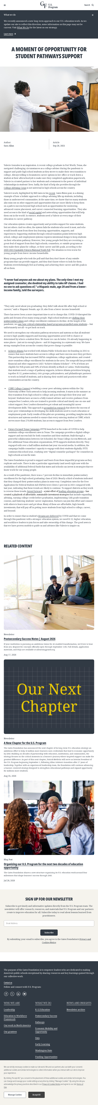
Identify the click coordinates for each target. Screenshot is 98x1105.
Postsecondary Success (46, 1015)
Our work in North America (17, 1025)
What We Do (23, 27)
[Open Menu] (5, 5)
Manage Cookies (15, 1094)
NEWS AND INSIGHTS (79, 1003)
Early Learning (42, 1044)
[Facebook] (6, 994)
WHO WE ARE (12, 1003)
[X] (12, 994)
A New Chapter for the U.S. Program (25, 743)
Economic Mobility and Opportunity (46, 1030)
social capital (35, 212)
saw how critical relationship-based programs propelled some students (52, 324)
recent (52, 193)
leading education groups (71, 491)
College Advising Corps (15, 187)
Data (37, 1038)
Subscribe (49, 932)
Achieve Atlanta (15, 350)
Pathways (39, 1022)
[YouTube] (24, 994)
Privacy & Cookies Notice (51, 1084)
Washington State (43, 1050)
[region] (49, 1082)
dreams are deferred (48, 516)
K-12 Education (42, 1009)
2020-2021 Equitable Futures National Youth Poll (27, 250)
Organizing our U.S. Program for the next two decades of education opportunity (43, 865)
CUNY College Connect (19, 388)
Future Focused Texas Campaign (24, 429)
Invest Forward (34, 491)
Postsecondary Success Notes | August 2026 (29, 639)
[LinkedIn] (18, 994)
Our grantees (10, 1031)
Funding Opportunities (46, 1056)
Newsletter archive (76, 1009)
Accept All (36, 1094)
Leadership (9, 1009)
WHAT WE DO (43, 1003)
